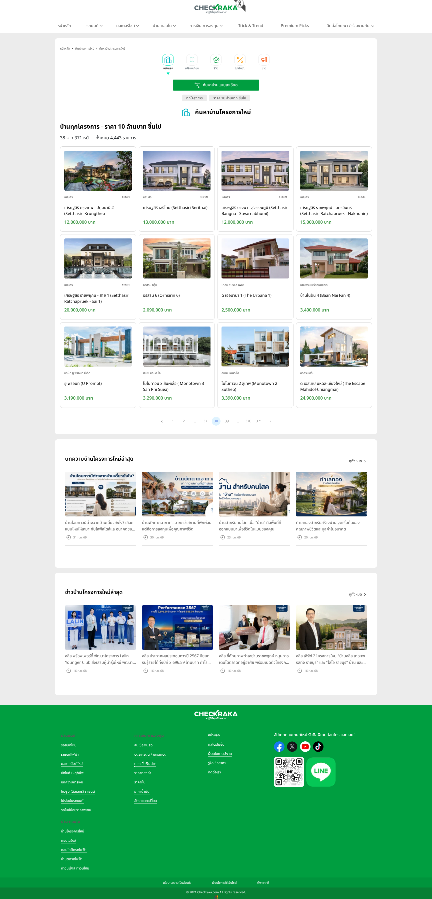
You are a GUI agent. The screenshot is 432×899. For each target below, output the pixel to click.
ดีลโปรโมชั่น (216, 744)
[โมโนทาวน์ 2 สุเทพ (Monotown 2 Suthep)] (255, 348)
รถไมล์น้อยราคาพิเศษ (76, 810)
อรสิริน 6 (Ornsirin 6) (161, 295)
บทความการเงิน (72, 782)
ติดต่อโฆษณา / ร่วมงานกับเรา (350, 26)
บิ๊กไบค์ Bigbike (72, 773)
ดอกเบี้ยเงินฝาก (145, 763)
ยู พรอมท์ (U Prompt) (83, 384)
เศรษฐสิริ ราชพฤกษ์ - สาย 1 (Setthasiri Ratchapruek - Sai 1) (97, 298)
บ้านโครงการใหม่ (72, 831)
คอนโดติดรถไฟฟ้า (73, 849)
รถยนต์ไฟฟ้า (70, 754)
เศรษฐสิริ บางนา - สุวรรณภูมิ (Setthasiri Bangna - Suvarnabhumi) (255, 211)
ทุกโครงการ (194, 98)
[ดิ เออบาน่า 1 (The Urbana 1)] (255, 260)
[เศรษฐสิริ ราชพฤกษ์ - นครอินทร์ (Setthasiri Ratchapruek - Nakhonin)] (334, 172)
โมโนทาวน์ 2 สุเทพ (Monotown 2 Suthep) (249, 387)
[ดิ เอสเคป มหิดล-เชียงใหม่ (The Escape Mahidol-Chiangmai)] (334, 348)
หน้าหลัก (64, 26)
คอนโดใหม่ (68, 840)
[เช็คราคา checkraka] (216, 9)
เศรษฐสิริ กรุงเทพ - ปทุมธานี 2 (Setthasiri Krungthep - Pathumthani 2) (89, 211)
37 (205, 421)
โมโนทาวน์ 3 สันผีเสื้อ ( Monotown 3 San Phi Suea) (173, 387)
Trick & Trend (250, 26)
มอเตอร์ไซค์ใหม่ (72, 763)
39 (227, 421)
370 (248, 421)
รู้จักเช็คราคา (217, 763)
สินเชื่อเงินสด (143, 745)
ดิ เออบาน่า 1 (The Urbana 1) (247, 295)
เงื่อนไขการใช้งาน (220, 753)
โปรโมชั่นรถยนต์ (72, 800)
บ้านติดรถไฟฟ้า (71, 859)
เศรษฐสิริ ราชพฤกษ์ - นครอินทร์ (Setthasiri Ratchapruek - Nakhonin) (334, 211)
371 (259, 421)
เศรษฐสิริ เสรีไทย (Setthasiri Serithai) (175, 208)
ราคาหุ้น (140, 782)
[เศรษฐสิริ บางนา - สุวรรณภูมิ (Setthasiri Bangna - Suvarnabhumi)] (255, 172)
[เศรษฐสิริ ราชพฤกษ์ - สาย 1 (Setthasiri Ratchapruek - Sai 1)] (98, 260)
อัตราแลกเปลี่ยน (145, 800)
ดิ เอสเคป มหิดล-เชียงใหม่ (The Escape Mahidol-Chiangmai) (332, 387)
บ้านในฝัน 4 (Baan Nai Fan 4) (325, 295)
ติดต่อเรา (214, 772)
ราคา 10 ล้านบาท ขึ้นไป (229, 98)
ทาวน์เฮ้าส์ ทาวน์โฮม (75, 868)
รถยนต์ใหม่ (68, 745)
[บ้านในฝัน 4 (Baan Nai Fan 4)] (334, 260)
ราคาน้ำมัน (142, 791)
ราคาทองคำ (142, 773)
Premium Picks (295, 26)
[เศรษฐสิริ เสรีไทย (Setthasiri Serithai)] (177, 172)
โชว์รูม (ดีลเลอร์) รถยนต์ (78, 791)
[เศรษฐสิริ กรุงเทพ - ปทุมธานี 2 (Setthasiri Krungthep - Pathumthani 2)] (98, 172)
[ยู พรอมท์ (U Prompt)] (98, 348)
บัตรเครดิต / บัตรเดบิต (150, 754)
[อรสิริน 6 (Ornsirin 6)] (177, 260)
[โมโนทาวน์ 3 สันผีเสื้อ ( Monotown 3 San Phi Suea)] (177, 348)
